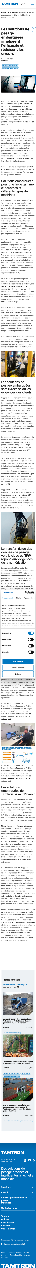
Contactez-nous (9, 1208)
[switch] (31, 639)
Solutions (5, 1187)
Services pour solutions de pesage (14, 1199)
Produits (5, 1192)
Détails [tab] (18, 598)
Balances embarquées (10, 65)
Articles (11, 12)
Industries (6, 1202)
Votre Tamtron (8, 1228)
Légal (27, 1240)
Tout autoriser (18, 661)
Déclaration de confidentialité (13, 1244)
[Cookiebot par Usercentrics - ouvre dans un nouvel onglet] (25, 592)
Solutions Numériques (10, 68)
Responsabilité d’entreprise (12, 1240)
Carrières (5, 1225)
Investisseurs (7, 1222)
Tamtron (5, 1216)
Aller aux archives (10, 987)
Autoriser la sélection (18, 667)
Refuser (18, 674)
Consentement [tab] (7, 598)
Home (3, 12)
